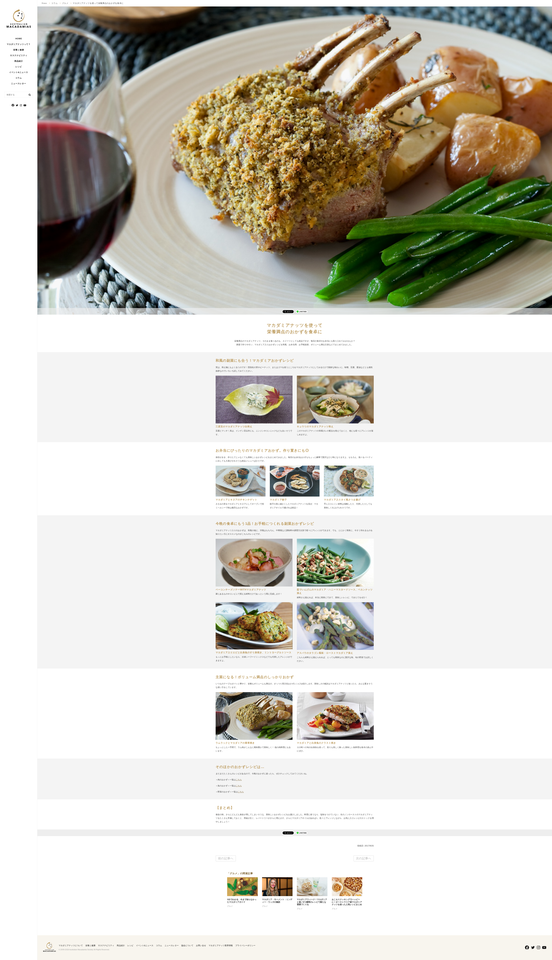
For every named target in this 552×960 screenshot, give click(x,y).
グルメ (65, 3)
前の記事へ (225, 858)
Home (44, 3)
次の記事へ (363, 858)
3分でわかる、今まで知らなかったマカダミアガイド (241, 900)
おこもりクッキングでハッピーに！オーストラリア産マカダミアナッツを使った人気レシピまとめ (347, 902)
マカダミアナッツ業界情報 (221, 945)
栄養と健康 (90, 945)
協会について (187, 945)
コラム (18, 78)
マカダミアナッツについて (71, 945)
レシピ (18, 66)
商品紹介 (18, 61)
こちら (239, 780)
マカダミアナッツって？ (18, 44)
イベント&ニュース (18, 72)
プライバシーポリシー (245, 945)
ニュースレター (18, 83)
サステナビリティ (18, 55)
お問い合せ (201, 945)
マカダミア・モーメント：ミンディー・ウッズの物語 (277, 900)
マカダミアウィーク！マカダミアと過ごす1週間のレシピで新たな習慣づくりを (312, 902)
